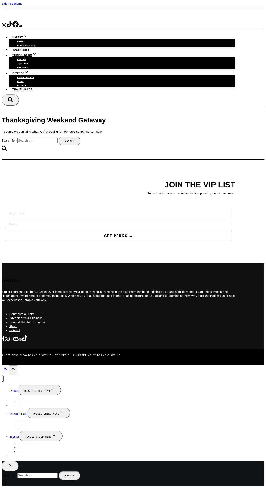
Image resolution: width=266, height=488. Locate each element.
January (22, 63)
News (20, 41)
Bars (20, 81)
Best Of (14, 436)
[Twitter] (7, 339)
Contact (14, 330)
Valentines (20, 49)
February (23, 68)
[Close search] (10, 466)
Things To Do (18, 413)
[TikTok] (9, 26)
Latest (13, 390)
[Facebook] (15, 26)
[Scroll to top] (5, 370)
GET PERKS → (118, 235)
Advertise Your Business (26, 318)
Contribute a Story (21, 313)
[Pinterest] (20, 339)
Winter (21, 59)
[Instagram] (4, 26)
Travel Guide (22, 89)
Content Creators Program (27, 322)
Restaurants (25, 77)
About (13, 326)
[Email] (20, 26)
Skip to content (12, 3)
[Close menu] (3, 378)
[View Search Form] (10, 100)
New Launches (26, 401)
